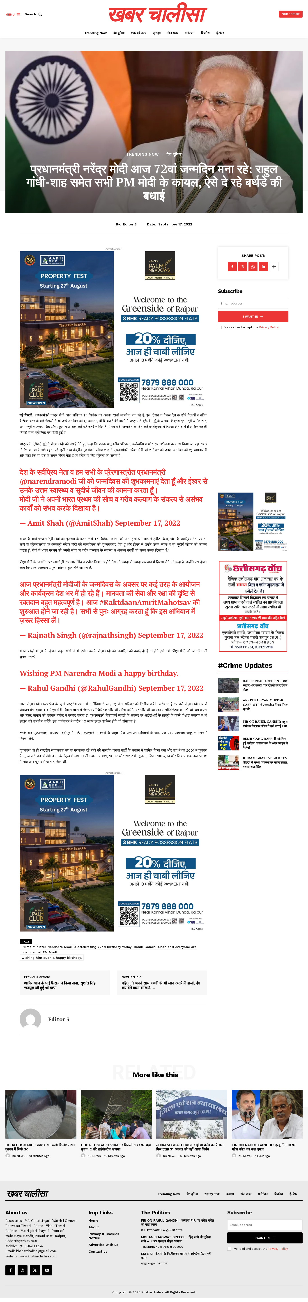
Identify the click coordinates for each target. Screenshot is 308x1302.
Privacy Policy (268, 327)
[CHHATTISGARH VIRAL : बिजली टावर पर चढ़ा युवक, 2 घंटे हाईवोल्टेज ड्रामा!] (116, 1114)
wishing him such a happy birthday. (52, 957)
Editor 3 (130, 224)
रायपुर (143, 1263)
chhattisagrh (151, 1230)
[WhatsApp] (252, 266)
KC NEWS (18, 1156)
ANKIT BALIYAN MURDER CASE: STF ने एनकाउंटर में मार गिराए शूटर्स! (265, 704)
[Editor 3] (30, 1019)
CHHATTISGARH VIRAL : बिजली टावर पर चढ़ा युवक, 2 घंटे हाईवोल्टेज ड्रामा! (116, 1147)
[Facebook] (232, 266)
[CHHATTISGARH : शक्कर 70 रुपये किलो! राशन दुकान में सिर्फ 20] (40, 1114)
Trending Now (142, 154)
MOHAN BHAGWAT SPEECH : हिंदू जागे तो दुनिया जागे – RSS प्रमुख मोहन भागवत (176, 1239)
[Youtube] (47, 1270)
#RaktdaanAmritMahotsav (145, 602)
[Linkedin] (263, 266)
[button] (34, 14)
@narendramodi (48, 481)
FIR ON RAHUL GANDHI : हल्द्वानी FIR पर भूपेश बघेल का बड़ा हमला (264, 1147)
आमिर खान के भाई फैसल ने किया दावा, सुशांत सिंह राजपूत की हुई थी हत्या (60, 985)
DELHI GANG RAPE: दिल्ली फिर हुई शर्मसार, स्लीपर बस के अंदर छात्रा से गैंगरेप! (265, 743)
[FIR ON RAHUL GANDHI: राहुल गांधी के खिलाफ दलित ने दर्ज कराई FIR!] (228, 723)
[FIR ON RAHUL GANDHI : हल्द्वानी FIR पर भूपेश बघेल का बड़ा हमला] (267, 1114)
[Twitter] (242, 266)
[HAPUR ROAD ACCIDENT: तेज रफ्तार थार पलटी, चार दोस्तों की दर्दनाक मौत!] (228, 685)
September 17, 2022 (147, 523)
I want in (250, 316)
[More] (274, 266)
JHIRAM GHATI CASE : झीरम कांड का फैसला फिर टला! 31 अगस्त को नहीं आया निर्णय (190, 1147)
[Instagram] (23, 1270)
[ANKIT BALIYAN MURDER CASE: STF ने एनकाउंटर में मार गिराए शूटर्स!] (228, 704)
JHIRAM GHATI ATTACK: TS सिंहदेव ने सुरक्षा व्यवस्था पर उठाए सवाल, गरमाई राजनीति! (265, 762)
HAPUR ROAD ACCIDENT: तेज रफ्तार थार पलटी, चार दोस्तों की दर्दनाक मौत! (265, 685)
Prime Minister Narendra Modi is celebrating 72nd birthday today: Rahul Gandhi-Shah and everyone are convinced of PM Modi (108, 949)
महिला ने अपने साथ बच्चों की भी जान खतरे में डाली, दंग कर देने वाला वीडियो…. (161, 985)
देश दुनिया (174, 154)
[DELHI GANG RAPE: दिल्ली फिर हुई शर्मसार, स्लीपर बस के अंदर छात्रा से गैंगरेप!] (228, 743)
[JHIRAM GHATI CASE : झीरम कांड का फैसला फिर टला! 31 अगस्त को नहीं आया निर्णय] (191, 1114)
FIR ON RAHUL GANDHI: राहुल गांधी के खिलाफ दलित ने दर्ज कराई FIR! (265, 723)
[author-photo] (8, 1155)
